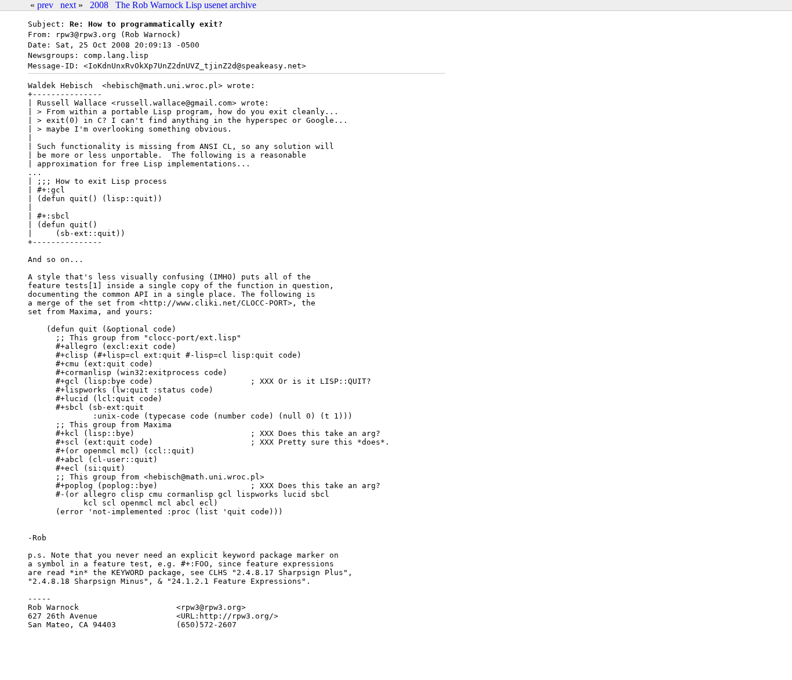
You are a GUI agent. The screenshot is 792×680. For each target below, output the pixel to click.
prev (45, 5)
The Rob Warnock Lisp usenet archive (185, 5)
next (68, 5)
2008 (99, 5)
